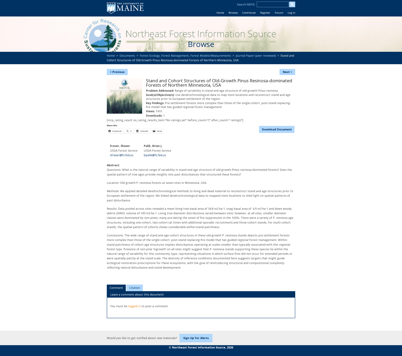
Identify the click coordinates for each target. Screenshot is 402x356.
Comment (116, 288)
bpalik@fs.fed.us (155, 155)
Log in (291, 12)
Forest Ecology (150, 55)
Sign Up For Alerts (196, 338)
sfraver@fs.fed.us (121, 155)
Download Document (277, 129)
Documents (127, 55)
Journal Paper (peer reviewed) (256, 55)
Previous (118, 72)
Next (286, 72)
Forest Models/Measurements (210, 55)
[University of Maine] (125, 13)
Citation (134, 288)
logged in (134, 306)
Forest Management (175, 55)
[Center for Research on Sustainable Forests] (128, 32)
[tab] (116, 288)
